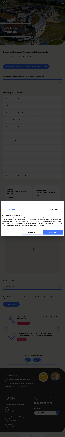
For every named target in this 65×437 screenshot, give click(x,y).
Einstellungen (31, 232)
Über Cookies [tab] (54, 209)
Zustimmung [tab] (11, 209)
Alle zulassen (53, 232)
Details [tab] (32, 209)
